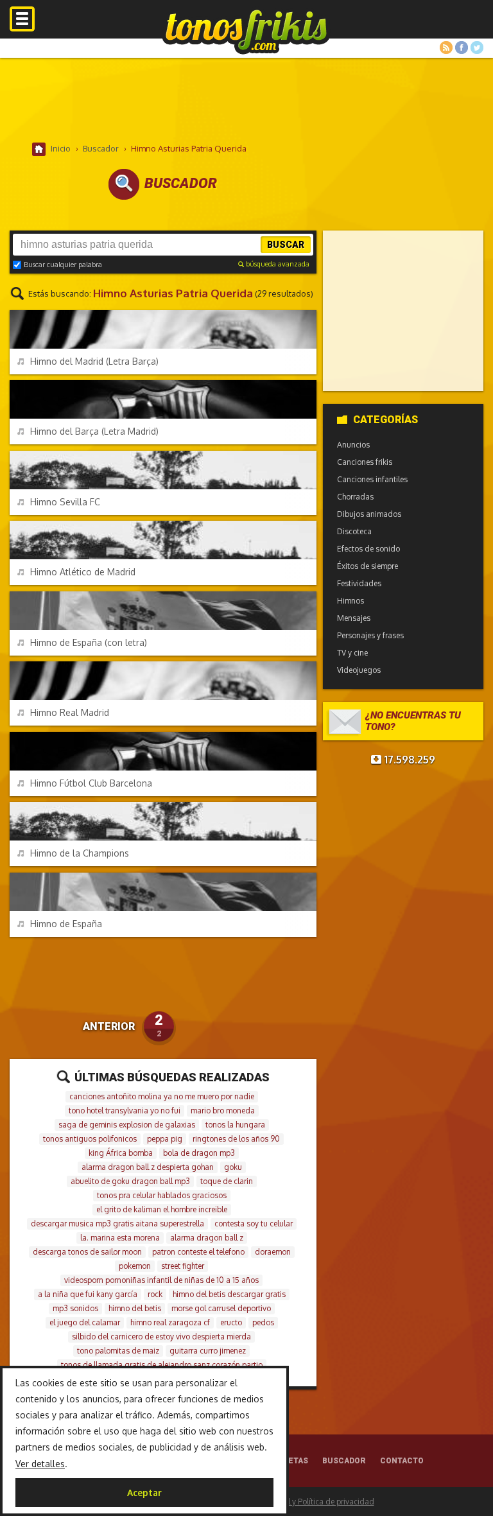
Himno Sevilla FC (65, 501)
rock (155, 1294)
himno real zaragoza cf (170, 1322)
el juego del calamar (84, 1322)
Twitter (477, 47)
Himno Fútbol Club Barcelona (91, 783)
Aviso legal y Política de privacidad (313, 1501)
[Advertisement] (246, 99)
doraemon (273, 1252)
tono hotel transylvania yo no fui (124, 1110)
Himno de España (66, 923)
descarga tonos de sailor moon (87, 1252)
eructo (231, 1322)
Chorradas (355, 496)
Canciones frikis (364, 462)
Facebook (461, 47)
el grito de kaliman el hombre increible (161, 1209)
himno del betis (134, 1308)
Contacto (402, 1460)
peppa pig (164, 1139)
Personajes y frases (370, 635)
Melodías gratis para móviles (246, 30)
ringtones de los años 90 (236, 1139)
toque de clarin (226, 1181)
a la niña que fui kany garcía (87, 1294)
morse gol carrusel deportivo (221, 1308)
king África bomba (121, 1153)
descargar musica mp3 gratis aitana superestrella (117, 1223)
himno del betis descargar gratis (229, 1294)
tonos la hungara (235, 1124)
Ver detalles (40, 1463)
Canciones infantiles (372, 479)
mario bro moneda (223, 1110)
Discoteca (354, 531)
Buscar (285, 245)
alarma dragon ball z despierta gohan (148, 1167)
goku (233, 1167)
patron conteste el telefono (198, 1252)
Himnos (350, 601)
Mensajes (353, 618)
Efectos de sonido (368, 548)
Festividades (359, 583)
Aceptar (144, 1492)
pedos (263, 1322)
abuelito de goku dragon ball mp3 (130, 1181)
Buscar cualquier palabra (63, 264)
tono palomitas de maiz (118, 1350)
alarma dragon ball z (206, 1237)
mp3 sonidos (75, 1308)
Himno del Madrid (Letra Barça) (94, 361)
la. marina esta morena (120, 1237)
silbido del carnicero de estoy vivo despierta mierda (161, 1336)
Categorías (385, 420)
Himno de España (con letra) (88, 642)
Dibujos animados (369, 514)
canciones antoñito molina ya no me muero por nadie (161, 1096)
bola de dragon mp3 (199, 1153)
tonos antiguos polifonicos (90, 1139)
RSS (446, 47)
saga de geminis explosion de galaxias (126, 1124)
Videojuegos (359, 670)
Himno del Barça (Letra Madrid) (94, 431)
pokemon (135, 1266)
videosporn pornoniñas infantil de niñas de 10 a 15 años (161, 1280)
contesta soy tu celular (253, 1223)
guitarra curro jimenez (207, 1350)
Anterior (109, 1026)
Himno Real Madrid (69, 712)
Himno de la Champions (79, 853)
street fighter (182, 1266)
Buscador (344, 1460)
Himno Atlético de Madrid (82, 571)
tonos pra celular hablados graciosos (162, 1195)
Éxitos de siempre (367, 566)
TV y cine (352, 653)
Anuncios (353, 444)
